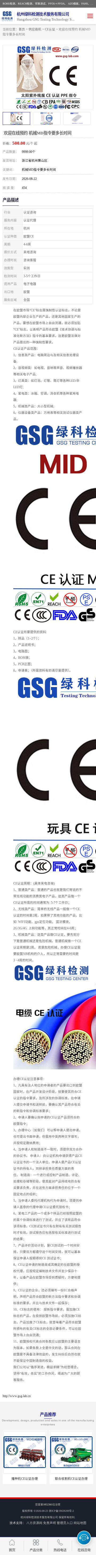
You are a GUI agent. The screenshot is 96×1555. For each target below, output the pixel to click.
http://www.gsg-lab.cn (17, 1396)
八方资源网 (34, 1523)
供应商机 (35, 29)
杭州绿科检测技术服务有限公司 (39, 1517)
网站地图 (80, 1523)
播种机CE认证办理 (22, 1478)
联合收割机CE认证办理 (68, 1478)
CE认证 (50, 29)
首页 (22, 29)
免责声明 (49, 1523)
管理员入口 (65, 1523)
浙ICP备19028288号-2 (61, 1510)
